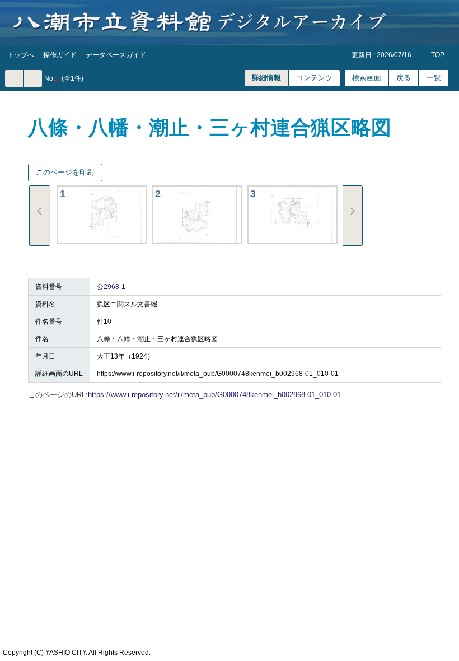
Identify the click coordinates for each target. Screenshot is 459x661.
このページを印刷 (65, 172)
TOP (437, 55)
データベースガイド (116, 55)
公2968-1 (111, 287)
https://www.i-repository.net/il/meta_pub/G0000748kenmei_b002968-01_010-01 (214, 394)
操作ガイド (60, 55)
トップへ (20, 55)
